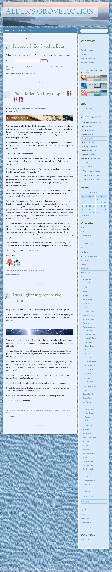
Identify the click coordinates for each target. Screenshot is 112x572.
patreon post (45, 67)
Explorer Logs (89, 488)
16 (101, 206)
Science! (86, 445)
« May (83, 215)
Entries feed (85, 518)
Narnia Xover (87, 235)
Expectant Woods (89, 319)
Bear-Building (89, 283)
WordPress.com (50, 569)
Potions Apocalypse (89, 437)
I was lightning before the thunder (37, 298)
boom (51, 410)
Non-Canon (89, 369)
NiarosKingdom (88, 425)
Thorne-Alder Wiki (86, 109)
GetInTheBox (61, 67)
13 (90, 206)
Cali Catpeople (90, 480)
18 (82, 209)
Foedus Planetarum (89, 386)
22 (97, 209)
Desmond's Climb (88, 311)
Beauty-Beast (89, 346)
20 (90, 209)
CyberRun (88, 287)
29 (97, 212)
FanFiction (84, 232)
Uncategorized (85, 272)
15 (97, 206)
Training (83, 54)
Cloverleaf (37, 410)
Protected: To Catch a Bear (39, 46)
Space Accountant (89, 453)
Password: (10, 61)
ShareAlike (86, 449)
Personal (83, 264)
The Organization (88, 469)
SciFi (86, 421)
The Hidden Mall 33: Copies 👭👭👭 (42, 97)
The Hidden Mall (39, 271)
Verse (82, 276)
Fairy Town (86, 378)
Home (7, 30)
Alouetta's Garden (91, 338)
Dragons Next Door (89, 315)
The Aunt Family (88, 461)
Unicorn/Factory (88, 496)
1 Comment (10, 416)
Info (82, 240)
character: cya (59, 410)
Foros (85, 390)
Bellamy (85, 291)
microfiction (84, 252)
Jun (6, 46)
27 (90, 212)
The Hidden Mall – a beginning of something (28, 108)
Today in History (88, 243)
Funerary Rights (90, 361)
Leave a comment (12, 274)
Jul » (87, 215)
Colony (85, 307)
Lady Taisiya (87, 402)
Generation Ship (88, 394)
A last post (84, 46)
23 (101, 209)
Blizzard (85, 295)
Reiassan (86, 441)
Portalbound (87, 433)
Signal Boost (85, 268)
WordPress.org (86, 527)
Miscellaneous (87, 406)
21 (94, 209)
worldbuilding (85, 501)
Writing (32, 30)
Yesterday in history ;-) (88, 50)
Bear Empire (87, 280)
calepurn (86, 303)
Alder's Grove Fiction (50, 12)
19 (86, 209)
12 (86, 206)
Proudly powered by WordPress (19, 569)
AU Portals (88, 342)
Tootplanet (86, 485)
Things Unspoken (89, 473)
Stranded (86, 457)
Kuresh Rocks (87, 398)
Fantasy (37, 67)
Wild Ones (88, 373)
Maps (82, 248)
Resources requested (88, 58)
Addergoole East (90, 334)
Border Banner (87, 299)
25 (82, 212)
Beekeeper (88, 350)
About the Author (19, 30)
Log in (83, 514)
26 (86, 212)
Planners (86, 429)
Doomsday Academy (92, 358)
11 (82, 206)
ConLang (84, 228)
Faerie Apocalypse (89, 327)
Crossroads (89, 381)
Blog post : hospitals (87, 62)
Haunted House (90, 365)
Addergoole (89, 330)
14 (94, 206)
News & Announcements (89, 256)
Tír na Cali (86, 477)
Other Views (89, 492)
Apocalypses (89, 413)
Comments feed (86, 523)
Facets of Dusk (88, 323)
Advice (17, 111)
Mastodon (86, 539)
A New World (89, 409)
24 (105, 209)
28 (94, 212)
